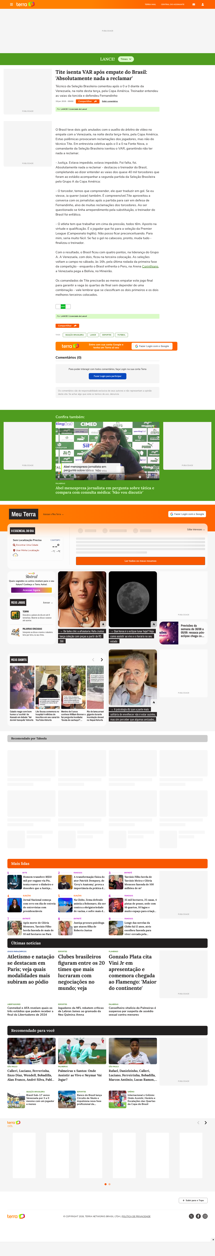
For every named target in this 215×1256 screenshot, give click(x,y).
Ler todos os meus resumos (140, 561)
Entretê (128, 873)
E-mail (193, 4)
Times (124, 59)
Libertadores (13, 1004)
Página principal (26, 4)
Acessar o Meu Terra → (53, 514)
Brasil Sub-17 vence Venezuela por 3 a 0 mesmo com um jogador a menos (40, 1100)
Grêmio (131, 1092)
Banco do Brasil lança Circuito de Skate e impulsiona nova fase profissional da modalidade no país (89, 1100)
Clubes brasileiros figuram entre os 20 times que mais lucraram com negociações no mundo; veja (81, 972)
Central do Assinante (172, 4)
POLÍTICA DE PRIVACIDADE (136, 1216)
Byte (25, 873)
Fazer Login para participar (107, 376)
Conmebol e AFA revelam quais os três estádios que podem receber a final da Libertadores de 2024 (30, 1011)
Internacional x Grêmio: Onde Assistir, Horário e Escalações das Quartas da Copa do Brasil (141, 1100)
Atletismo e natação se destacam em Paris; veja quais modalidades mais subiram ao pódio (30, 969)
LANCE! (93, 335)
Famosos (78, 873)
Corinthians (150, 266)
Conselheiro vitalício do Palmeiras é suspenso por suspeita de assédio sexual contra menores (132, 1011)
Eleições (27, 896)
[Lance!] (63, 306)
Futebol (121, 335)
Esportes (106, 335)
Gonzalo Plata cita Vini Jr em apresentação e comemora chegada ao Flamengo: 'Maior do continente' (132, 972)
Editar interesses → (196, 529)
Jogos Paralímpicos (16, 951)
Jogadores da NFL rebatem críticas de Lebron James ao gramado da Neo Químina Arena (81, 1011)
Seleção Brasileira (74, 335)
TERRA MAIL (150, 4)
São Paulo (12, 1066)
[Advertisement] (183, 1012)
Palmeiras (60, 484)
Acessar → (48, 602)
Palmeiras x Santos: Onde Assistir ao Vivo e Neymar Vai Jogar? (80, 1075)
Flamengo (113, 951)
